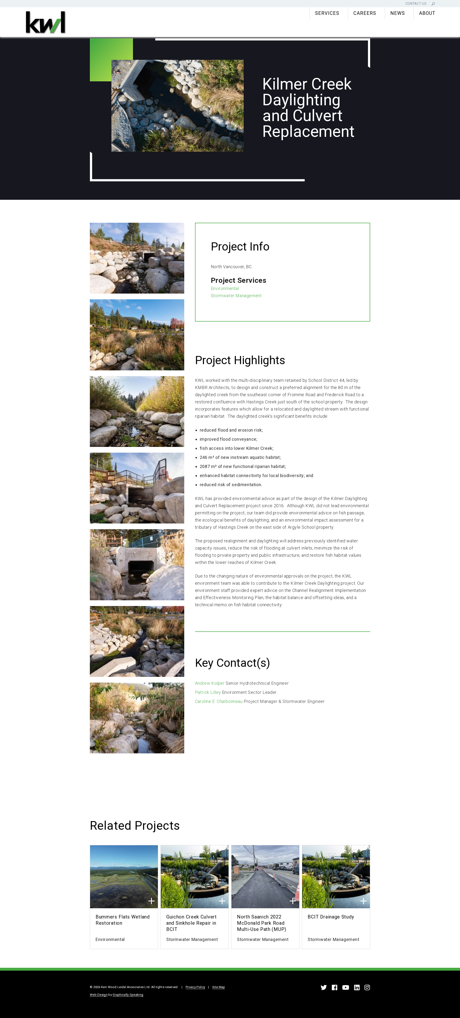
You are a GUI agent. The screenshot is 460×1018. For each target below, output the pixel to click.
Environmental (225, 288)
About (427, 13)
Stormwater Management (236, 295)
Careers (364, 13)
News (397, 13)
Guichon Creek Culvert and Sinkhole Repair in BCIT (191, 923)
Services (327, 13)
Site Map (218, 987)
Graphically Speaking (128, 994)
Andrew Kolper (210, 683)
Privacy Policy (195, 987)
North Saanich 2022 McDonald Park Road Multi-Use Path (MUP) (261, 923)
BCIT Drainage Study (331, 917)
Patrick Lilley (208, 692)
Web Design (99, 994)
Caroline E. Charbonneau (219, 701)
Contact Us (415, 4)
